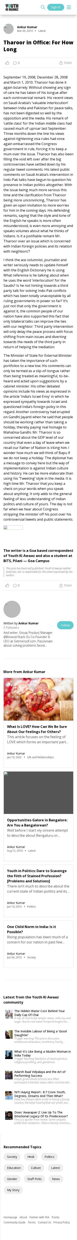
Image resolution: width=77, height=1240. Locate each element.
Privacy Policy (61, 1222)
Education (14, 1168)
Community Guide (15, 1222)
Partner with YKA (40, 1217)
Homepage (11, 1217)
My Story (13, 1190)
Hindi (30, 1157)
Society (12, 1157)
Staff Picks (34, 1179)
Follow (65, 625)
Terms (32, 1222)
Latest (55, 1168)
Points (55, 1217)
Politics (49, 1157)
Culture (36, 1168)
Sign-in (55, 7)
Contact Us (45, 1222)
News (56, 1179)
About (24, 1217)
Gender (12, 1179)
